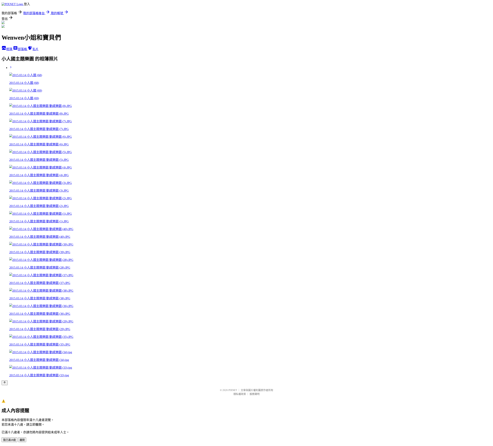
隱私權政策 (239, 394)
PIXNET (232, 390)
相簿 (9, 49)
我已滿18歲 (9, 439)
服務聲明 (255, 394)
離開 (22, 439)
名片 (35, 49)
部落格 (23, 49)
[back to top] (5, 382)
